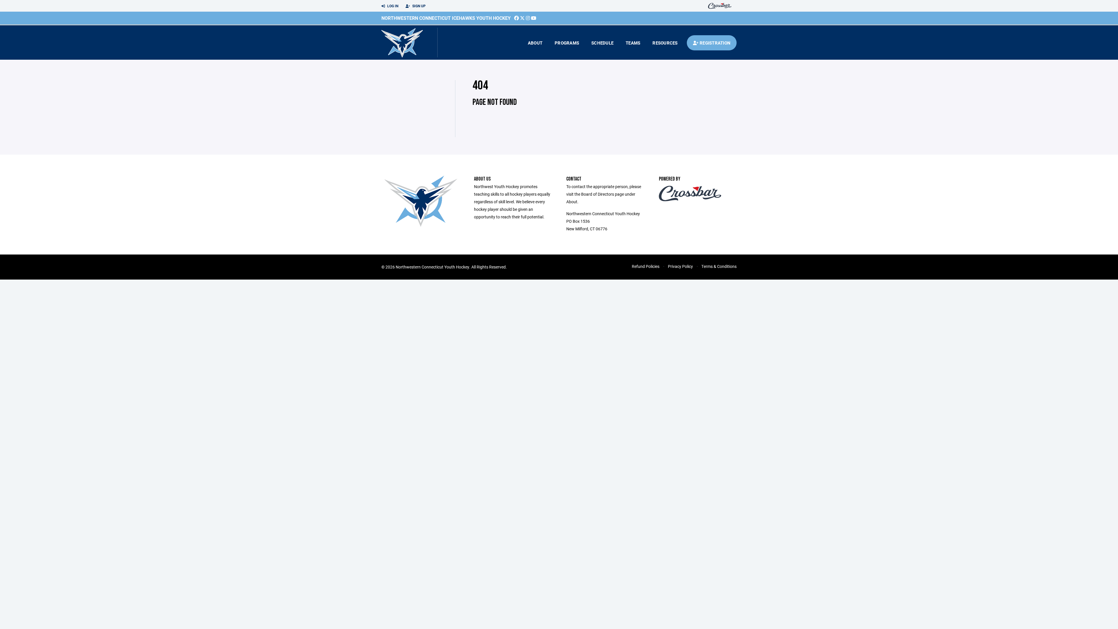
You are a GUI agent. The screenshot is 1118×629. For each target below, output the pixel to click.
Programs (567, 43)
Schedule (602, 43)
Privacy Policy (680, 266)
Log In (392, 5)
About (535, 43)
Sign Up (418, 5)
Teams (633, 43)
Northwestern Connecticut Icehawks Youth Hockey (446, 18)
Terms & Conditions (719, 266)
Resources (664, 43)
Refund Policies (645, 266)
